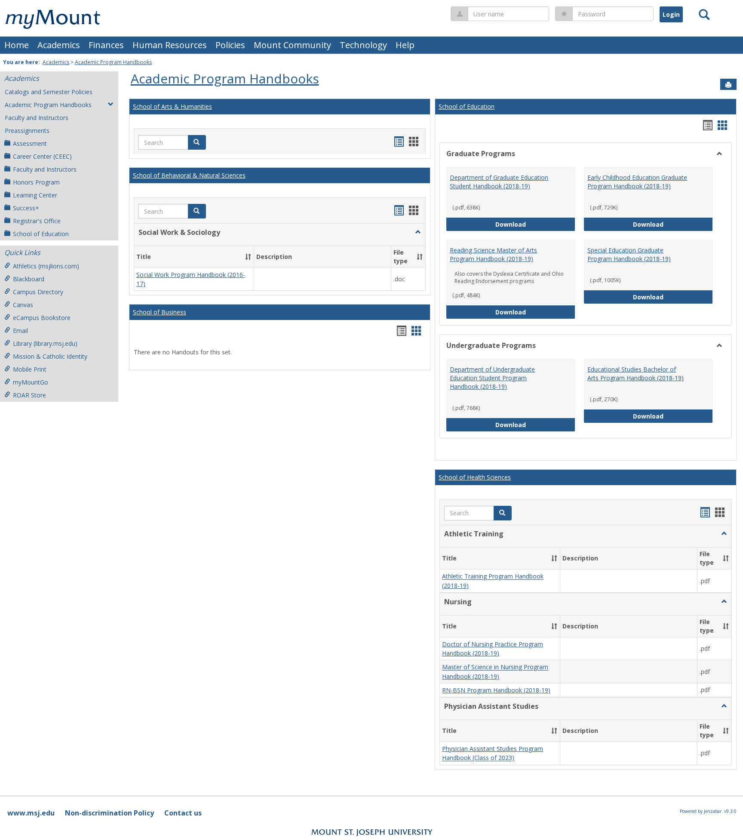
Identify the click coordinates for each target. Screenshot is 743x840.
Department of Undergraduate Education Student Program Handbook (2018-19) (492, 378)
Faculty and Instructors (36, 118)
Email (20, 330)
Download (535, 224)
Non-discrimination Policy (109, 813)
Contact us (183, 813)
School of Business (159, 312)
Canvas (23, 305)
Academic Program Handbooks (113, 62)
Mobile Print (29, 369)
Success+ (26, 208)
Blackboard (28, 279)
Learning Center (35, 195)
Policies (230, 45)
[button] (197, 142)
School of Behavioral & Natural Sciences (189, 175)
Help (405, 45)
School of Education (41, 234)
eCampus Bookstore (42, 318)
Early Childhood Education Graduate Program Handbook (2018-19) (637, 181)
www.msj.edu (31, 813)
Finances (106, 45)
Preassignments (27, 130)
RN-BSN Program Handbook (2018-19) (496, 690)
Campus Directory (38, 292)
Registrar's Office (37, 221)
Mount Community (292, 45)
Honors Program (36, 182)
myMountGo (30, 382)
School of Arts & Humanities (172, 106)
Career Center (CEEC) (42, 156)
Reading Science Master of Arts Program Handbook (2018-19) (493, 254)
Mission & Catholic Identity (50, 356)
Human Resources (169, 45)
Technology (363, 45)
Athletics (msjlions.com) (46, 266)
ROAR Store (29, 395)
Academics (58, 45)
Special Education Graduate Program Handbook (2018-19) (629, 254)
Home (16, 45)
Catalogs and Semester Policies (48, 92)
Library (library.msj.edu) (45, 343)
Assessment (30, 143)
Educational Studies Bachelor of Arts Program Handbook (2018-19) (635, 373)
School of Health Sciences (475, 477)
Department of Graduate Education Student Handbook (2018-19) (499, 181)
